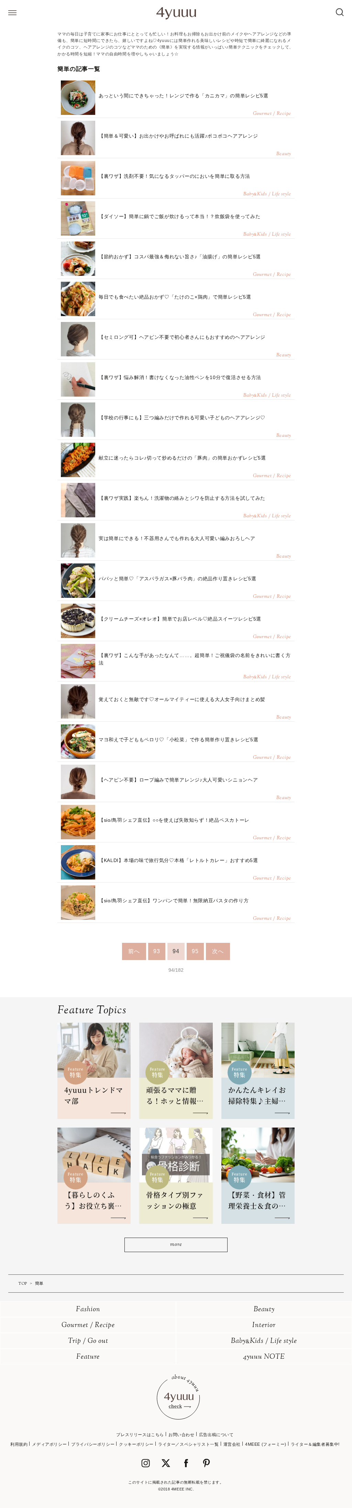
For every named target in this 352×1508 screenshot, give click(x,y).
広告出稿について (216, 1434)
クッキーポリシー (136, 1444)
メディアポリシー (49, 1444)
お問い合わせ (181, 1434)
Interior (264, 1326)
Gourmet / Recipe (88, 1326)
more (176, 1245)
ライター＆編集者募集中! (315, 1444)
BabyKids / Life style (264, 1341)
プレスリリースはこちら (140, 1434)
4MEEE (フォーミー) (265, 1444)
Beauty (264, 1310)
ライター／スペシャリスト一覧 (188, 1444)
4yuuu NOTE (264, 1357)
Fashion (88, 1310)
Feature (88, 1357)
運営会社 (232, 1444)
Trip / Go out (88, 1341)
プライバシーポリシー (92, 1444)
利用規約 (19, 1444)
